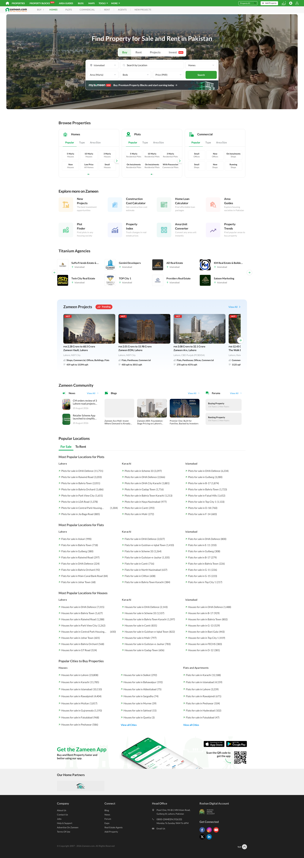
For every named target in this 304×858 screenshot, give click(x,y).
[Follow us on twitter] (203, 839)
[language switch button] (283, 3)
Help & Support (64, 823)
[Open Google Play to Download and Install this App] (236, 746)
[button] (103, 65)
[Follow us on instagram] (209, 832)
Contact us (62, 814)
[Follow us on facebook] (203, 832)
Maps (91, 3)
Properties (18, 3)
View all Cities (129, 724)
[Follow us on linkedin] (209, 839)
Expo (106, 823)
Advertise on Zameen (67, 827)
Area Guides (66, 3)
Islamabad (191, 463)
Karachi (126, 463)
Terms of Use (63, 831)
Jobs (59, 818)
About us (61, 810)
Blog (81, 3)
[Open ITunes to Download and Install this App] (215, 746)
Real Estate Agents (113, 827)
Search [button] (201, 74)
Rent (139, 52)
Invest (176, 52)
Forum (107, 818)
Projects (155, 52)
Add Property (111, 831)
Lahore (63, 463)
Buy (124, 52)
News (107, 814)
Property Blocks (42, 3)
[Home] (7, 3)
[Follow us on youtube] (216, 832)
